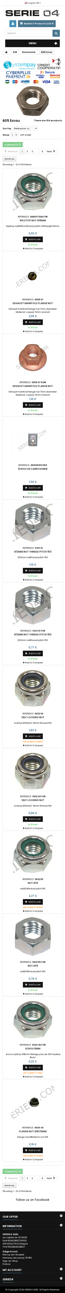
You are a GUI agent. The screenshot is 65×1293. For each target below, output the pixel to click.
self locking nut (32, 717)
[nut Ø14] (32, 854)
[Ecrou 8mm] (32, 1019)
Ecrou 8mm (32, 1048)
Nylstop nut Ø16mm (33, 220)
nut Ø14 (33, 883)
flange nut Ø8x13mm (33, 1131)
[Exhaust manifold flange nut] (32, 274)
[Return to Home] (6, 52)
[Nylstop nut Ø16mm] (32, 191)
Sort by (7, 128)
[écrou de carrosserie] (32, 440)
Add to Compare (34, 248)
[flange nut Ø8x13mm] (32, 1102)
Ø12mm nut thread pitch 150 (32, 551)
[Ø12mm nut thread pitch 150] (32, 522)
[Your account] (12, 23)
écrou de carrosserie (32, 469)
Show (6, 135)
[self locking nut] (32, 688)
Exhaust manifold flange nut (33, 303)
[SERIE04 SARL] (32, 13)
